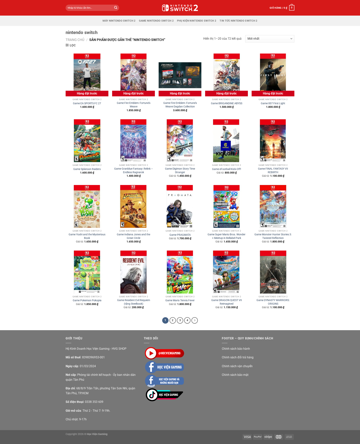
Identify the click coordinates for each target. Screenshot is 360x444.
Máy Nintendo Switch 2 (119, 20)
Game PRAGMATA (180, 234)
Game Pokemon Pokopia (87, 300)
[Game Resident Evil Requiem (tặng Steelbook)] (133, 272)
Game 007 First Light (273, 103)
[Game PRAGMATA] (180, 206)
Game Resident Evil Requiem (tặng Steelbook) (133, 302)
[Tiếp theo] (194, 320)
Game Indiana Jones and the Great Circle (133, 236)
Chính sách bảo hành (236, 348)
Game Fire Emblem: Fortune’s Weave (133, 104)
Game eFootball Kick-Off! (226, 169)
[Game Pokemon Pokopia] (87, 272)
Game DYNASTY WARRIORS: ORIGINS (273, 302)
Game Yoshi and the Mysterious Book (87, 236)
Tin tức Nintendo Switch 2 (238, 20)
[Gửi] (115, 8)
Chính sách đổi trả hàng (238, 357)
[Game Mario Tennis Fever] (180, 272)
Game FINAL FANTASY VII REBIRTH (273, 170)
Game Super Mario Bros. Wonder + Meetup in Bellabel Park (226, 236)
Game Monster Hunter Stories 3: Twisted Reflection (273, 236)
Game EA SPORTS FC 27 (87, 103)
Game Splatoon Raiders (87, 169)
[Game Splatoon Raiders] (87, 140)
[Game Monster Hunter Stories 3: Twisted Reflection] (273, 206)
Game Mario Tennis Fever (180, 300)
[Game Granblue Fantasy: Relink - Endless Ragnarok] (133, 140)
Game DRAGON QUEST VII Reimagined (226, 302)
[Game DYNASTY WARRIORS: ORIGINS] (273, 272)
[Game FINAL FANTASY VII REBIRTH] (273, 140)
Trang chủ (75, 40)
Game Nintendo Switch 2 (156, 20)
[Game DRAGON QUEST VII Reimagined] (226, 272)
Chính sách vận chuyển (237, 366)
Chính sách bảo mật (235, 375)
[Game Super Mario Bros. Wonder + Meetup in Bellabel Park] (226, 206)
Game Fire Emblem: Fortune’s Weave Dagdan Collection (180, 104)
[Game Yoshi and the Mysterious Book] (87, 206)
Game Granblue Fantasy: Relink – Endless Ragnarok (133, 170)
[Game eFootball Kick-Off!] (226, 140)
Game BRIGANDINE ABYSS (226, 103)
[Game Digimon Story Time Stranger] (180, 140)
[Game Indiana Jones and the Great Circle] (133, 206)
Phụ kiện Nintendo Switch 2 (196, 20)
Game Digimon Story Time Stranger (180, 170)
